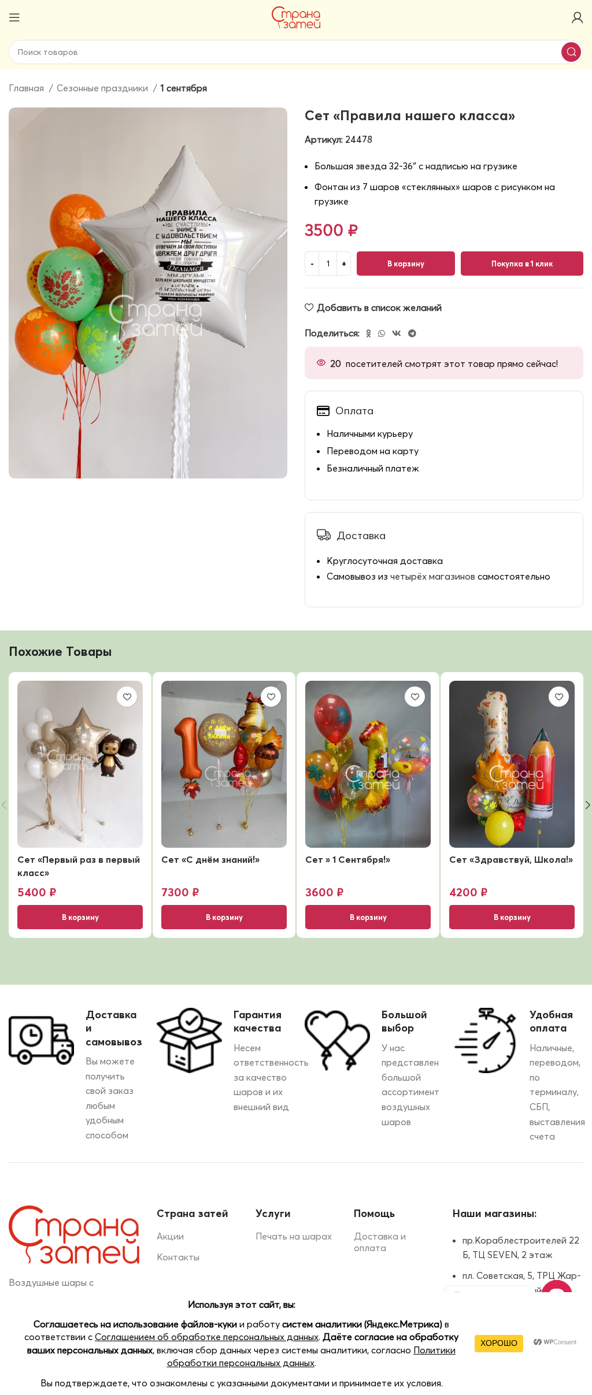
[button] (80, 917)
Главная (27, 88)
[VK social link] (396, 333)
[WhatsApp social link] (381, 333)
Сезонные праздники (103, 88)
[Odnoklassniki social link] (368, 333)
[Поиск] (571, 52)
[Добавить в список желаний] (127, 697)
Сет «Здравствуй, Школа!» (511, 859)
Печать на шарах (294, 1236)
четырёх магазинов (432, 576)
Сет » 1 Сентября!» (347, 859)
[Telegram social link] (412, 333)
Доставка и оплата (380, 1242)
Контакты (178, 1257)
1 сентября (184, 88)
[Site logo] (296, 16)
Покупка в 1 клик (522, 263)
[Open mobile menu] (14, 17)
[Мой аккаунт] (577, 17)
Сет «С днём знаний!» (210, 859)
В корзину (405, 263)
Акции (170, 1236)
